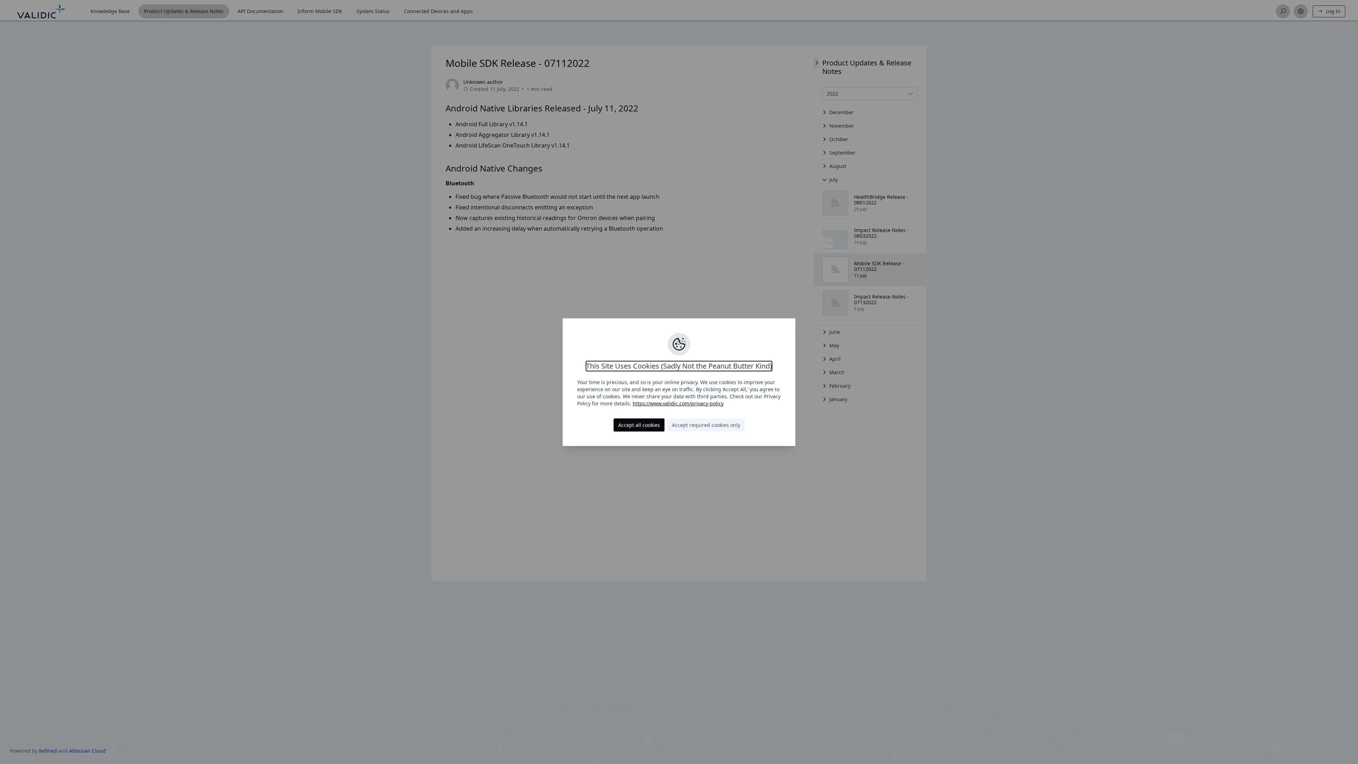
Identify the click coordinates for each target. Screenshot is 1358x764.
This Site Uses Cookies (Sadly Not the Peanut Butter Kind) (679, 366)
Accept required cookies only (706, 425)
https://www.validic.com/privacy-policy (678, 403)
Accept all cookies (639, 425)
